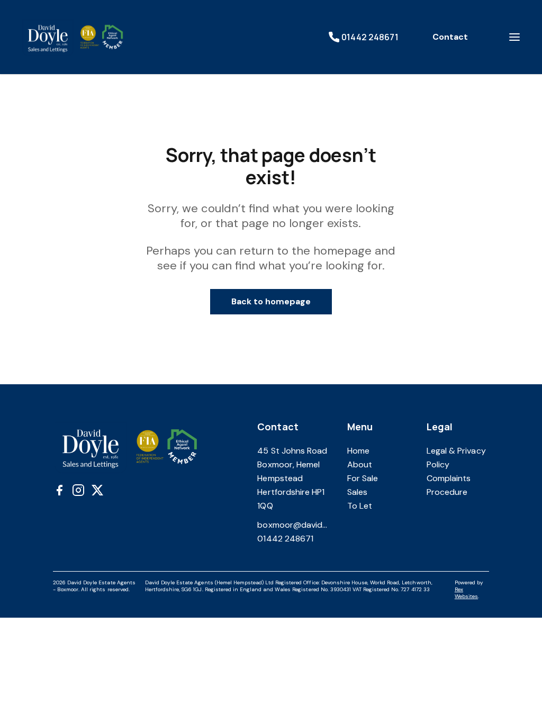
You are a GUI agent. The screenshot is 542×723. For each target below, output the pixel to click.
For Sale (362, 478)
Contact (450, 36)
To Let (359, 505)
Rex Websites (466, 593)
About (359, 464)
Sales (357, 492)
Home (358, 450)
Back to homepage (271, 301)
